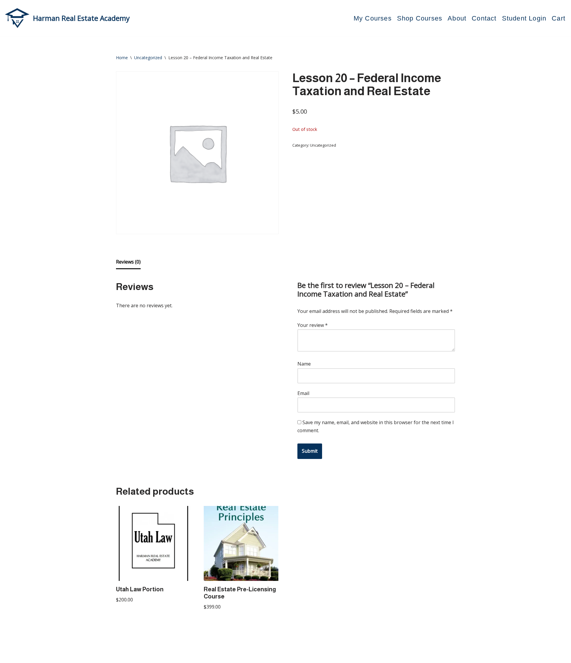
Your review (312, 325)
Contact (484, 18)
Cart (558, 18)
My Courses (373, 18)
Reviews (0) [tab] (128, 261)
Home (122, 57)
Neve (122, 655)
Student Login (524, 18)
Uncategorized (148, 57)
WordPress (172, 655)
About (457, 18)
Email (303, 393)
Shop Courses (419, 18)
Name (304, 364)
